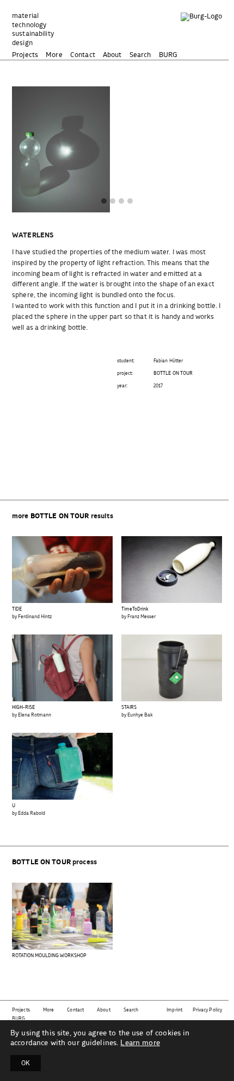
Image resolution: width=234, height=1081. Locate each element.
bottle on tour (59, 516)
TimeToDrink (135, 609)
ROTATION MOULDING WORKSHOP (49, 955)
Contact (82, 55)
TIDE (17, 609)
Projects (25, 55)
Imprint (174, 1010)
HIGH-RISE (23, 707)
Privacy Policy (207, 1010)
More (54, 55)
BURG (168, 55)
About (112, 55)
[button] (104, 201)
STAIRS (129, 707)
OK (25, 1063)
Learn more (139, 1043)
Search (140, 55)
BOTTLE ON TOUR (173, 373)
